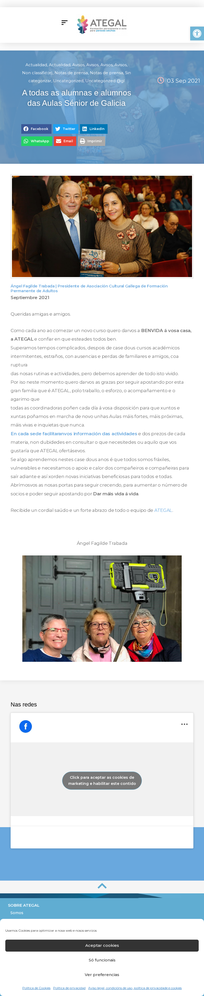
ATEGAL (163, 510)
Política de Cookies (36, 988)
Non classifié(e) (37, 72)
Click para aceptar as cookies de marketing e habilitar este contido (102, 780)
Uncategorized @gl (105, 80)
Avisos (78, 64)
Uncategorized (68, 80)
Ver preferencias (102, 974)
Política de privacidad (69, 988)
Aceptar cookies (102, 945)
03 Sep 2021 (183, 80)
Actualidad (36, 64)
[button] (197, 33)
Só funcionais (102, 959)
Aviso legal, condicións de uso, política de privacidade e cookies (135, 988)
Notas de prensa (71, 72)
